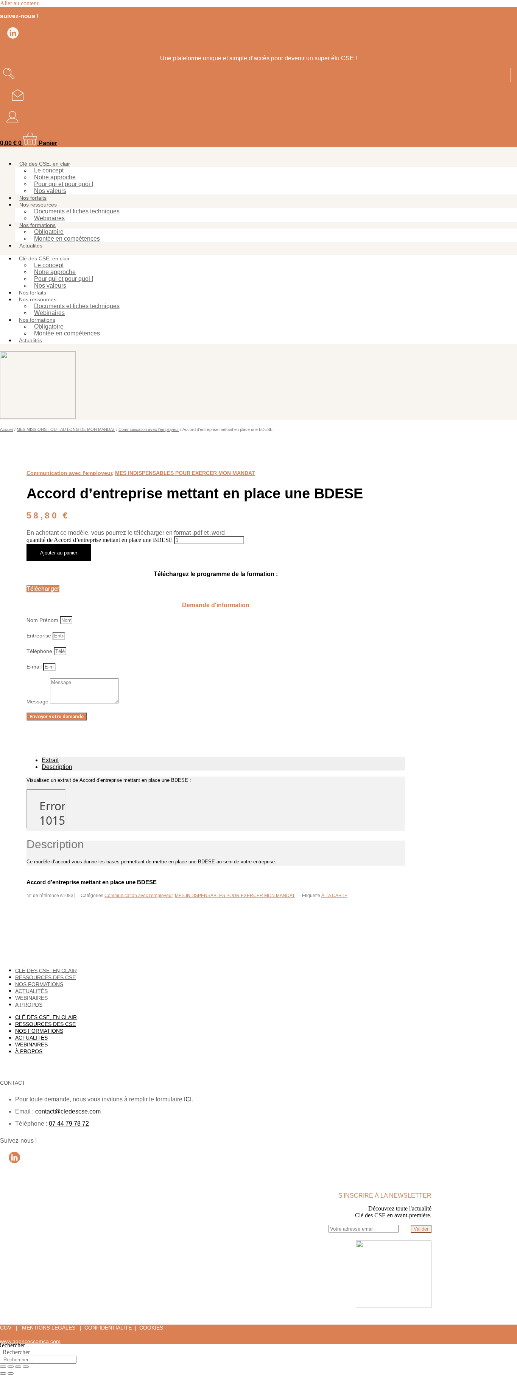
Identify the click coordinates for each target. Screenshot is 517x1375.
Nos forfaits (33, 198)
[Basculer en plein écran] (11, 1367)
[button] (42, 588)
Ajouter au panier (58, 553)
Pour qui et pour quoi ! (63, 184)
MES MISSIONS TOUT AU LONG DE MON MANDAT (66, 429)
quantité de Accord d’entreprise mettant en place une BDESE (99, 540)
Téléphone (40, 651)
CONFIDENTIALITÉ (108, 1328)
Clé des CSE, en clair (44, 164)
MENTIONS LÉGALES (48, 1328)
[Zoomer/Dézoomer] (3, 1367)
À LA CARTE (334, 895)
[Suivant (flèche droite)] (11, 1373)
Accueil (6, 429)
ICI (188, 1099)
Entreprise (39, 636)
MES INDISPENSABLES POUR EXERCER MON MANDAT (185, 473)
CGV (5, 1328)
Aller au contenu (20, 3)
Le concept (49, 170)
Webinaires (49, 218)
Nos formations (37, 225)
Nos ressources (38, 205)
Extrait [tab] (50, 760)
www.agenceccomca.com (30, 1341)
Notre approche (55, 177)
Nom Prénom (43, 620)
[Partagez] (18, 1367)
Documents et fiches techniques (77, 211)
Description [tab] (57, 767)
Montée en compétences (67, 238)
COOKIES (151, 1328)
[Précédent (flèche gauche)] (3, 1373)
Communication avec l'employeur (148, 429)
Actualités (30, 246)
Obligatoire (49, 232)
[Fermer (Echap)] (26, 1367)
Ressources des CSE (45, 977)
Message (38, 701)
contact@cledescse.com (68, 1111)
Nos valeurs (50, 191)
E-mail (34, 667)
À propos (28, 1004)
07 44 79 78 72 (69, 1123)
